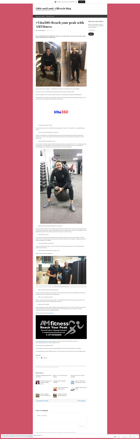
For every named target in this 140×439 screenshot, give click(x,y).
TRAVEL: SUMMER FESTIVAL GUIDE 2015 (45, 394)
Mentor (62, 366)
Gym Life (59, 366)
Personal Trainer (81, 366)
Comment (81, 426)
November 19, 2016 (50, 30)
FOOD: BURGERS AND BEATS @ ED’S (63, 388)
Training (52, 367)
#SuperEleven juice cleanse (42, 400)
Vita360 (47, 88)
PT (85, 366)
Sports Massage (47, 367)
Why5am (56, 367)
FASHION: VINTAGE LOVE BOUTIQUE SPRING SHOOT (46, 382)
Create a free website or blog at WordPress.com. (46, 432)
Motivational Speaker (68, 366)
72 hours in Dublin (81, 400)
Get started (81, 1)
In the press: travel (50, 16)
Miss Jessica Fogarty (40, 30)
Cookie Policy (30, 436)
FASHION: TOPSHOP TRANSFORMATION (62, 394)
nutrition (75, 366)
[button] (48, 64)
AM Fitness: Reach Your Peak (45, 341)
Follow (91, 34)
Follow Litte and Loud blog (95, 21)
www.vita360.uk (50, 312)
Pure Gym (38, 367)
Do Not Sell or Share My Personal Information (66, 432)
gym (56, 366)
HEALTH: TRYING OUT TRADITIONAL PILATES (80, 381)
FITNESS (46, 366)
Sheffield (42, 367)
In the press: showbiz (40, 16)
